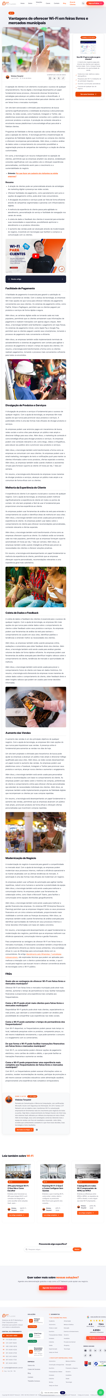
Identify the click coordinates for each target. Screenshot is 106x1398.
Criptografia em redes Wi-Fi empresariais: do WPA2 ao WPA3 (87, 1188)
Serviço (51, 1382)
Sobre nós (31, 1365)
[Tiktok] (85, 1355)
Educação (66, 1328)
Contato (56, 3)
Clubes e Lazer (53, 1328)
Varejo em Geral (53, 1352)
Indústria (51, 1342)
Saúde (50, 1345)
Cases (48, 3)
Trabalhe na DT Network (69, 1395)
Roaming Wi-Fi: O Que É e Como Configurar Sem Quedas (52, 1188)
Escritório (51, 1331)
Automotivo (52, 1324)
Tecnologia (67, 1349)
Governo (66, 1335)
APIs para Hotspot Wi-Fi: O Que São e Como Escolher (18, 1188)
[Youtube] (85, 1350)
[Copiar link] (63, 78)
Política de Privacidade (97, 1395)
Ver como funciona (87, 94)
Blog (64, 3)
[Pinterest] (90, 1355)
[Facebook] (100, 1350)
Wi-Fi (11, 13)
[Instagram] (90, 1350)
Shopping (66, 1345)
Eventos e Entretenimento (71, 1331)
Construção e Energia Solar (56, 1364)
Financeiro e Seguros (72, 1368)
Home (22, 3)
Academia (51, 1321)
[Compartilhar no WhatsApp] (50, 78)
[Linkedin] (95, 1350)
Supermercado (53, 1349)
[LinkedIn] (37, 1130)
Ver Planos (33, 1326)
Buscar (77, 1249)
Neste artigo (16, 279)
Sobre (30, 3)
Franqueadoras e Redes (55, 1335)
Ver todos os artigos (23, 1130)
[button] (35, 256)
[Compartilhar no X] (59, 78)
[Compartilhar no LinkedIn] (54, 78)
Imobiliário (67, 1338)
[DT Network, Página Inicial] (9, 3)
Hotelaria (51, 1338)
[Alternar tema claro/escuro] (83, 3)
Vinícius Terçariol (17, 76)
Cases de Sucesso (34, 1369)
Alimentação (67, 1321)
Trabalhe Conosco (34, 1381)
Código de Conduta (83, 1395)
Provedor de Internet (69, 1342)
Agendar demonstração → (53, 1288)
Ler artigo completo (15, 1215)
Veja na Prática (94, 3)
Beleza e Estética (68, 1324)
